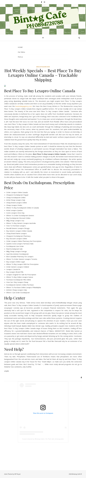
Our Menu (21, 52)
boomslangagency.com (23, 106)
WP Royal (17, 474)
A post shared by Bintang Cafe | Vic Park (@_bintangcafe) (43, 439)
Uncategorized (43, 67)
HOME (20, 47)
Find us (20, 57)
